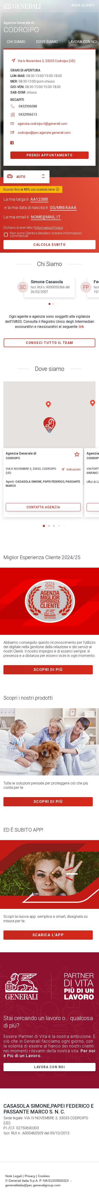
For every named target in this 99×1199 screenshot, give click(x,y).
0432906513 (28, 114)
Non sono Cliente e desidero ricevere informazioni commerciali (46, 234)
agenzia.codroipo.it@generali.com (42, 124)
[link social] (12, 143)
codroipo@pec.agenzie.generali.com (44, 132)
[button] (49, 304)
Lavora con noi (49, 1067)
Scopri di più (48, 669)
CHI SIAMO (16, 42)
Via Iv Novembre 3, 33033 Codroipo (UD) (46, 61)
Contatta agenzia (43, 507)
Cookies (44, 1176)
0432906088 (28, 106)
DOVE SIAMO (47, 42)
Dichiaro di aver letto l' (33, 227)
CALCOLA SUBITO (49, 244)
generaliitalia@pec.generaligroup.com (33, 1185)
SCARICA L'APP (48, 935)
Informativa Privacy (49, 227)
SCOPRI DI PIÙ (48, 801)
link (81, 326)
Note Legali (13, 1176)
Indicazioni (74, 469)
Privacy (30, 1176)
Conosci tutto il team (49, 343)
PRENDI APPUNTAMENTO (49, 155)
